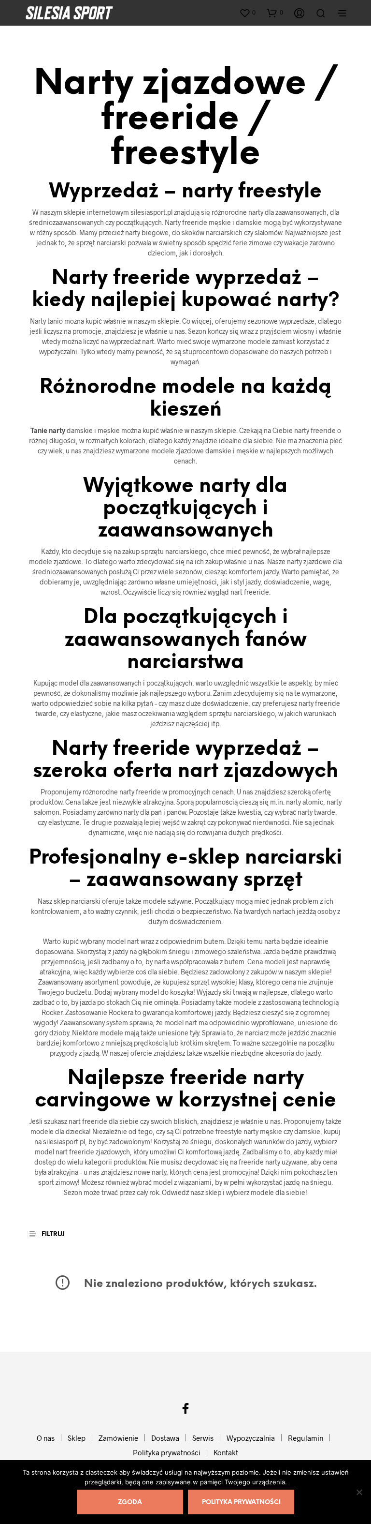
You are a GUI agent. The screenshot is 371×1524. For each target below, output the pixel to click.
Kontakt (226, 1452)
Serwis (203, 1438)
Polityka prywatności (166, 1452)
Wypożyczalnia (251, 1438)
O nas (46, 1438)
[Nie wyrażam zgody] (359, 1492)
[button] (247, 12)
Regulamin (305, 1438)
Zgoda (130, 1502)
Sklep (77, 1438)
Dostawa (165, 1438)
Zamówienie (118, 1438)
